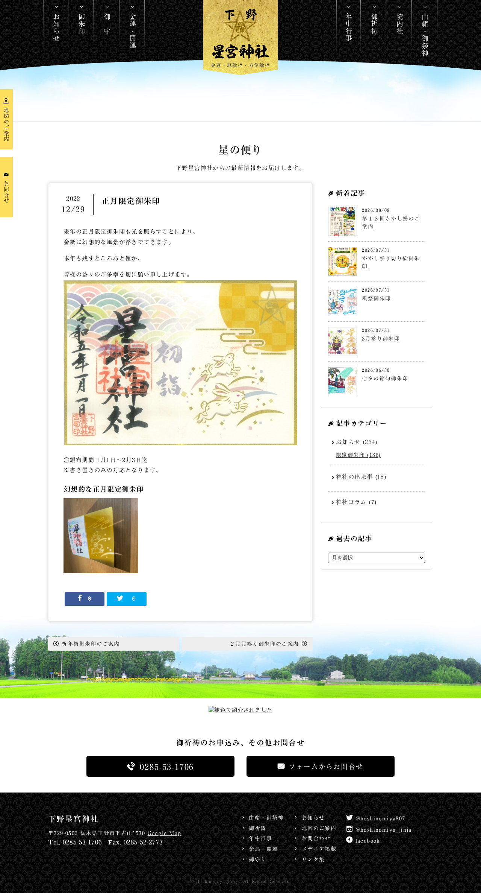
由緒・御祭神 (425, 34)
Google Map (165, 833)
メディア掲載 (319, 849)
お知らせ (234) (357, 442)
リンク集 (313, 859)
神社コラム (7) (356, 502)
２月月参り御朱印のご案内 (264, 644)
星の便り (240, 150)
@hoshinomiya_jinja (383, 829)
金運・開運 (132, 31)
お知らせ (56, 27)
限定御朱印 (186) (358, 455)
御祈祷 (374, 24)
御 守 (107, 24)
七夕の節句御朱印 (385, 378)
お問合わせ (316, 838)
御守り (257, 859)
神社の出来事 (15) (361, 477)
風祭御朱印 (376, 298)
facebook (367, 840)
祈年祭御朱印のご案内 (90, 644)
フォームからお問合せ (326, 766)
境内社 (399, 24)
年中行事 (348, 27)
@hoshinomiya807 (380, 818)
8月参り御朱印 (381, 338)
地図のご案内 (319, 828)
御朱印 (81, 24)
